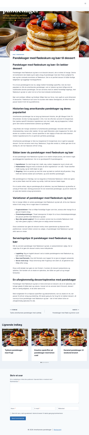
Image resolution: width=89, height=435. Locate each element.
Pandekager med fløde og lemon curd (66, 311)
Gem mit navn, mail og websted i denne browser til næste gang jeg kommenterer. (37, 413)
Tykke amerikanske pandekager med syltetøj (25, 311)
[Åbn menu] (85, 3)
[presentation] (15, 337)
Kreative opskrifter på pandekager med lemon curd (44, 352)
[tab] (42, 362)
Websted (61, 408)
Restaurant (57, 430)
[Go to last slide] (4, 345)
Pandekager (20, 54)
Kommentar (14, 381)
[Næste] (84, 345)
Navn (13, 408)
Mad (14, 54)
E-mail (37, 408)
